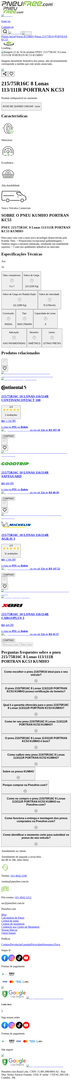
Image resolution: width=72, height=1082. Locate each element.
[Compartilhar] (4, 74)
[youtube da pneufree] (26, 1027)
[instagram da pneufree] (12, 1027)
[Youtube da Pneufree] (26, 960)
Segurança (48, 944)
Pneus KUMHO (25, 36)
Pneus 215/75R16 (44, 36)
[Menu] (26, 33)
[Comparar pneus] (4, 362)
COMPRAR (8, 436)
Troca (57, 944)
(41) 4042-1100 (18, 875)
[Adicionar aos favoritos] (11, 74)
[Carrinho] (15, 32)
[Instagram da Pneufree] (12, 960)
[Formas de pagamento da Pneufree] (36, 978)
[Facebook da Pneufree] (4, 960)
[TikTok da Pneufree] (19, 960)
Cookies (5, 944)
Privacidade (37, 944)
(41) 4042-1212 (23, 897)
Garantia (26, 944)
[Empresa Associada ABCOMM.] (44, 997)
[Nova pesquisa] (5, 32)
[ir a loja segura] (13, 997)
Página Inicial (8, 36)
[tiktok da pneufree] (19, 1027)
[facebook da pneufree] (4, 1027)
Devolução (16, 944)
